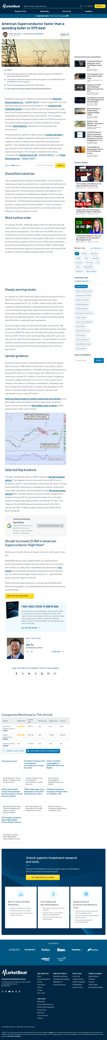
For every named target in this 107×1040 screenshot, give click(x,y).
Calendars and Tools (82, 281)
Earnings (91, 982)
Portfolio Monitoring (82, 331)
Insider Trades (80, 317)
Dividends (91, 979)
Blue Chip (94, 253)
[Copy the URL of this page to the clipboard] (55, 673)
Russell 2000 (88, 267)
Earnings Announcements (84, 313)
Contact (39, 990)
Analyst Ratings (81, 286)
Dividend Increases (82, 300)
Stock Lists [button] (67, 11)
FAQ (38, 993)
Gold (86, 258)
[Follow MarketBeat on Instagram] (16, 991)
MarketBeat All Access (60, 976)
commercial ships (54, 134)
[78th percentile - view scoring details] (21, 726)
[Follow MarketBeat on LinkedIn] (13, 991)
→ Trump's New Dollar (41, 16)
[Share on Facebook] (16, 673)
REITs (78, 267)
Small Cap (79, 271)
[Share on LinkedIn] (29, 673)
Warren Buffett (91, 271)
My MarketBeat (77, 985)
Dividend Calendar (82, 308)
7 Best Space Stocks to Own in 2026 (39, 606)
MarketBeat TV (58, 982)
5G (77, 253)
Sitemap (40, 1018)
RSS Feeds (40, 1013)
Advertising (41, 1001)
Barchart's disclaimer (14, 1036)
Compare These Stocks (15, 751)
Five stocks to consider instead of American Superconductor (29, 88)
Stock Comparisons (82, 339)
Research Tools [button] (20, 11)
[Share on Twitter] (22, 673)
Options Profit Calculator (84, 322)
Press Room (41, 985)
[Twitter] (3, 991)
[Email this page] (48, 673)
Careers (39, 987)
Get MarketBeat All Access (43, 877)
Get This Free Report (29, 628)
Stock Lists (76, 976)
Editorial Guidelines (43, 979)
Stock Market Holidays (83, 344)
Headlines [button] (88, 11)
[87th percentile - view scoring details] (21, 735)
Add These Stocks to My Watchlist (44, 751)
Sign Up (60, 165)
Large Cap (95, 258)
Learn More (58, 651)
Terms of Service (42, 1015)
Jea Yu (19, 34)
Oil (98, 262)
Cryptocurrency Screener (84, 291)
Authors (39, 982)
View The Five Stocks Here (18, 596)
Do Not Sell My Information (45, 1007)
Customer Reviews (59, 985)
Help (43, 993)
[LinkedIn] (27, 651)
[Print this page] (42, 673)
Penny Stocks (80, 326)
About (39, 976)
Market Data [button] (44, 11)
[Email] (32, 651)
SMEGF (6, 746)
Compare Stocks (78, 979)
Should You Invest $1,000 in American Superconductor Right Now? (30, 543)
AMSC (5, 730)
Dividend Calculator (82, 304)
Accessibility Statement (45, 1004)
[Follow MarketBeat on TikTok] (19, 991)
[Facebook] (6, 991)
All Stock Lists (95, 248)
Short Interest (80, 335)
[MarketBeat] (11, 6)
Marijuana (79, 262)
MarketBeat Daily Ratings (61, 979)
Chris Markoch (38, 34)
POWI (5, 739)
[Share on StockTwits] (35, 673)
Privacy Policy (41, 1010)
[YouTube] (9, 991)
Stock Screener (81, 348)
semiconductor (20, 126)
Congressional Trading (83, 295)
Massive (51, 1032)
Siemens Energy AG (28, 155)
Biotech (84, 253)
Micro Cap (89, 262)
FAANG (78, 258)
